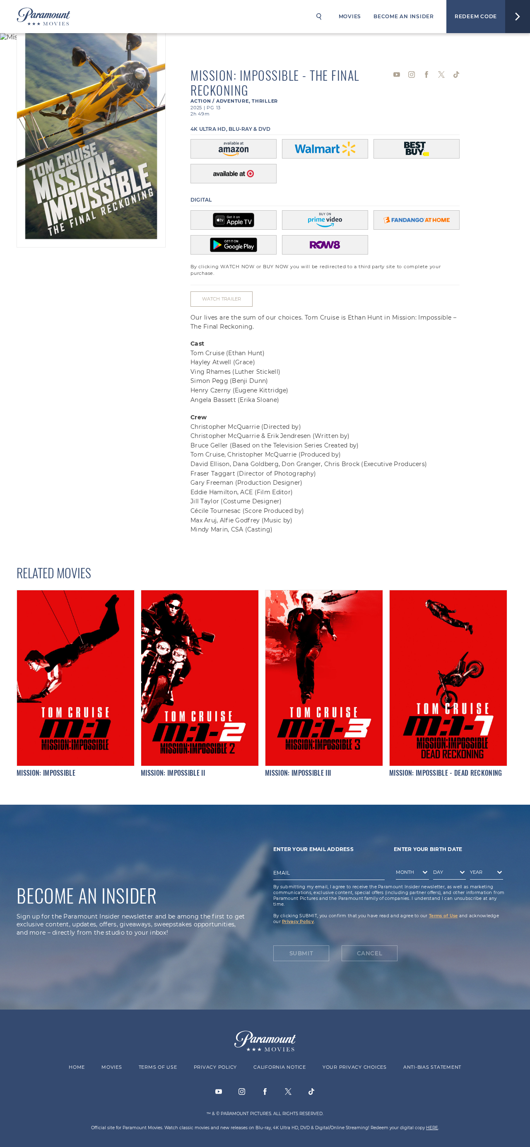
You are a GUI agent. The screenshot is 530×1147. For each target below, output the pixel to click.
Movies (350, 16)
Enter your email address (313, 849)
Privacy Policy (298, 921)
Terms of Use (443, 916)
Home (77, 1067)
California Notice (279, 1067)
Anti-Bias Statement (432, 1067)
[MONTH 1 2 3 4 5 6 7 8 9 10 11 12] (410, 874)
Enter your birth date (428, 849)
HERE (432, 1127)
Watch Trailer (221, 299)
